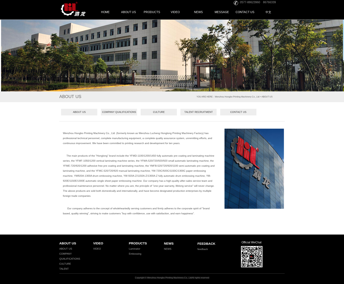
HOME (105, 12)
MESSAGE (222, 12)
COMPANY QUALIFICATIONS (119, 112)
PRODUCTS (152, 12)
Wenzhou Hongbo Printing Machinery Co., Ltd (237, 97)
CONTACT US (245, 12)
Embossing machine (135, 256)
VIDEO (175, 12)
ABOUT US (128, 12)
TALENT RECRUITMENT (198, 112)
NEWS (198, 12)
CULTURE (159, 112)
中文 (268, 12)
